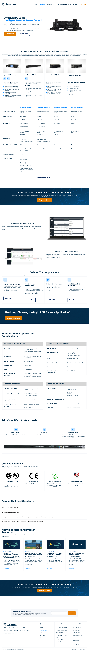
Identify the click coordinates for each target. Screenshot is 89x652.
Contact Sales (10, 33)
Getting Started (76, 632)
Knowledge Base (77, 630)
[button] (51, 4)
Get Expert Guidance (13, 318)
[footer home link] (18, 624)
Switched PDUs (43, 630)
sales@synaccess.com (8, 636)
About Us (76, 4)
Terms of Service (82, 649)
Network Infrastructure (61, 630)
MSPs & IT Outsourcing (61, 632)
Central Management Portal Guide (78, 643)
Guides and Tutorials (77, 635)
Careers (41, 637)
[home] (9, 4)
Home (35, 4)
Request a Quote (44, 200)
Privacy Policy (74, 649)
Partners (83, 4)
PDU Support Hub (77, 627)
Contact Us (42, 635)
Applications (76, 637)
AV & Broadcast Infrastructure (59, 638)
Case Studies (76, 640)
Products (42, 4)
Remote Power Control (61, 627)
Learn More (8, 298)
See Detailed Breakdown (44, 177)
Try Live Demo (23, 33)
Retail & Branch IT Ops (61, 635)
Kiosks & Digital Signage (62, 641)
